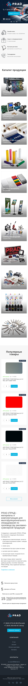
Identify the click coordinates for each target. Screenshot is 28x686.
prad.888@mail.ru (15, 662)
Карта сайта (21, 678)
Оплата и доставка (14, 647)
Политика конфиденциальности (10, 678)
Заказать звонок (14, 630)
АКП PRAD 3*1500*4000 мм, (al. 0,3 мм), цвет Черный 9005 (13, 448)
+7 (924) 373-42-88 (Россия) (14, 9)
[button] (11, 21)
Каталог (14, 644)
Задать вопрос (14, 13)
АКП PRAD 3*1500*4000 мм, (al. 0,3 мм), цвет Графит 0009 (13, 379)
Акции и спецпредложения (14, 39)
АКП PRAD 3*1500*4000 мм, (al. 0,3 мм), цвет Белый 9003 (13, 482)
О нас (14, 642)
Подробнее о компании (8, 569)
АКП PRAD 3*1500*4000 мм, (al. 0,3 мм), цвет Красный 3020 (13, 414)
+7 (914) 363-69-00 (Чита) (14, 625)
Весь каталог (14, 499)
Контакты (14, 649)
